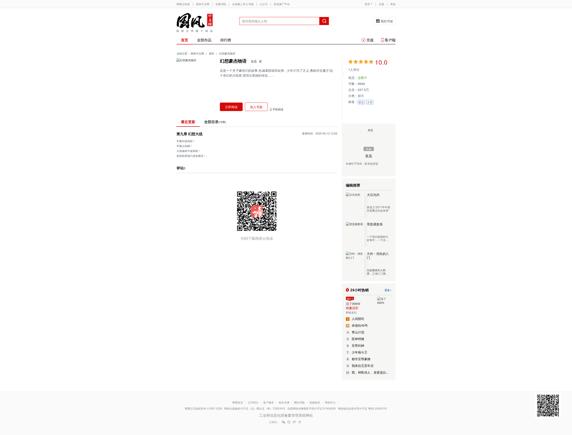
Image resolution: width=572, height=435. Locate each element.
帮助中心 (330, 402)
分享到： (274, 422)
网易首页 (237, 402)
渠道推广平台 (282, 4)
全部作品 (204, 39)
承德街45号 (357, 325)
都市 (211, 53)
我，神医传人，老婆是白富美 (368, 372)
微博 (294, 422)
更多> (388, 290)
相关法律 (284, 402)
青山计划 (355, 332)
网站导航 (299, 402)
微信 (283, 422)
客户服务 (268, 402)
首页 (184, 39)
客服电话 (314, 402)
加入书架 (256, 107)
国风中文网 (202, 4)
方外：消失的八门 (378, 256)
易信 (289, 422)
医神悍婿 (355, 338)
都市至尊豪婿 (359, 359)
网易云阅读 (183, 4)
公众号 (264, 4)
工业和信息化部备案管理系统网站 (286, 415)
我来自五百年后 (360, 365)
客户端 (390, 39)
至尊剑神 (355, 345)
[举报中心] (407, 408)
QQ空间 (299, 422)
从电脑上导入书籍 (243, 4)
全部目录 (215, 121)
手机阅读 (278, 109)
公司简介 (253, 402)
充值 (370, 39)
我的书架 (387, 21)
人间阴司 (355, 318)
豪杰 (361, 102)
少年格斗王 (357, 352)
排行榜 (225, 39)
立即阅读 (231, 107)
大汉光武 (373, 195)
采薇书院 (220, 4)
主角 (369, 102)
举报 (392, 4)
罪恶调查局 (375, 224)
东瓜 (254, 61)
